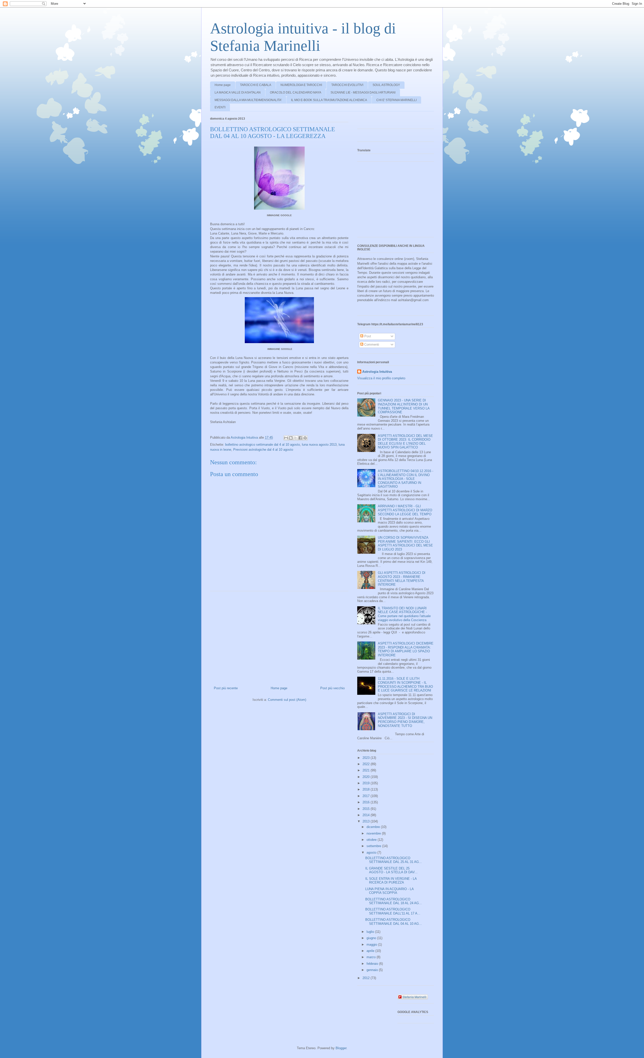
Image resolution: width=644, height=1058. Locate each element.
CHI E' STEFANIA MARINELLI (396, 100)
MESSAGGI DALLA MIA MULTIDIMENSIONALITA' (248, 100)
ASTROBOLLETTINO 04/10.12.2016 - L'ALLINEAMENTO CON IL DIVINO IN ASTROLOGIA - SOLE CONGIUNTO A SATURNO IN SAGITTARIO (405, 478)
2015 (367, 809)
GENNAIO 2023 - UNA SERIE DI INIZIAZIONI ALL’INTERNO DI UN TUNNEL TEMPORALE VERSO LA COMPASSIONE (403, 406)
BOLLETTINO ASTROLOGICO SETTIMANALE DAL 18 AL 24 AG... (393, 901)
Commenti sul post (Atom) (287, 700)
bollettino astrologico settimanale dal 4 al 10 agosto (262, 444)
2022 (367, 764)
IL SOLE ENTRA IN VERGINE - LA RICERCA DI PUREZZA (391, 881)
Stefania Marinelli (414, 997)
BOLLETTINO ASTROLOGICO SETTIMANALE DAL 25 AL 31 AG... (393, 860)
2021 (367, 770)
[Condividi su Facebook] (300, 437)
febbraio (373, 963)
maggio (372, 944)
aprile (371, 951)
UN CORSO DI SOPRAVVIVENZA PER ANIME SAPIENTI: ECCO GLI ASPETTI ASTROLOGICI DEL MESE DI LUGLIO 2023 (405, 543)
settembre (374, 846)
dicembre (374, 827)
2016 (367, 802)
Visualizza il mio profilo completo (381, 378)
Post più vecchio (332, 688)
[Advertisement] (279, 636)
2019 (367, 783)
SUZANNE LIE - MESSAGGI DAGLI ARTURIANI (363, 92)
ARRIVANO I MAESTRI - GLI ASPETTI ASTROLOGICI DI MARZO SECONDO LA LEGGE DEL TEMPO (405, 510)
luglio (371, 932)
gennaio (373, 970)
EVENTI (220, 107)
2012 (367, 978)
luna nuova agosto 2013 (319, 444)
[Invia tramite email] (286, 437)
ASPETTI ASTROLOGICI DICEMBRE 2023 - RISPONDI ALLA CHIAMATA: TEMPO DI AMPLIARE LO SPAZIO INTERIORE (405, 649)
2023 (367, 758)
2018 (367, 789)
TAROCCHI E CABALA (255, 85)
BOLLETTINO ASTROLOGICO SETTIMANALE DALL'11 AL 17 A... (392, 911)
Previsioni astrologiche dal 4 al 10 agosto (263, 449)
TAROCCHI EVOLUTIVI (347, 85)
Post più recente (226, 688)
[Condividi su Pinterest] (305, 437)
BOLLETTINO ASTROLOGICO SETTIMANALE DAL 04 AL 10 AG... (393, 922)
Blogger (341, 1048)
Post (367, 336)
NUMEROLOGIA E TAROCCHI (301, 85)
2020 (367, 777)
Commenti (371, 344)
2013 (367, 821)
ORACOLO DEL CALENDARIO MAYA (295, 92)
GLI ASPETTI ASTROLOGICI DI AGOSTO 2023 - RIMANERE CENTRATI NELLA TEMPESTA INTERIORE (401, 578)
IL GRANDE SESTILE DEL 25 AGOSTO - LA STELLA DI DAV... (391, 870)
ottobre (372, 840)
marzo (372, 957)
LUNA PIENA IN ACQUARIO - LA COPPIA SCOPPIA (389, 891)
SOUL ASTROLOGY (386, 85)
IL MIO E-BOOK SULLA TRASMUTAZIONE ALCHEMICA (329, 100)
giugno (372, 938)
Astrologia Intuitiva (377, 372)
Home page (223, 85)
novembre (374, 833)
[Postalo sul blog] (290, 437)
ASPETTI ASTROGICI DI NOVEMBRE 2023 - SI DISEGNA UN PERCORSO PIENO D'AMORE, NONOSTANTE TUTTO (405, 720)
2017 (367, 796)
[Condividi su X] (295, 437)
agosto (372, 852)
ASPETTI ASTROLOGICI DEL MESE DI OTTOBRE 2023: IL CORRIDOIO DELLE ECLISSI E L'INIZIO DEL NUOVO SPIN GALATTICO (405, 441)
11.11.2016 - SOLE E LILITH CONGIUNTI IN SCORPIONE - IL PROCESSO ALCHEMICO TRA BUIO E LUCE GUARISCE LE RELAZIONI (405, 684)
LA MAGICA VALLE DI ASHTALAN (238, 92)
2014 (367, 815)
